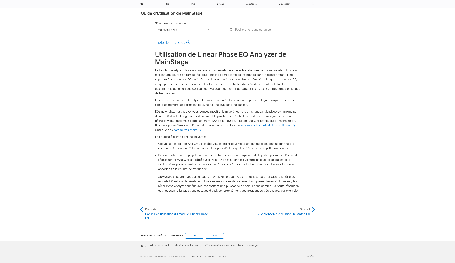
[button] (313, 4)
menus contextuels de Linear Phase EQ (267, 125)
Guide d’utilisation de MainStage (172, 13)
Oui (194, 236)
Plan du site (223, 256)
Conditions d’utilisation (203, 256)
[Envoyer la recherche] (231, 30)
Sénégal (311, 256)
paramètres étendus (187, 130)
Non (215, 236)
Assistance (154, 245)
